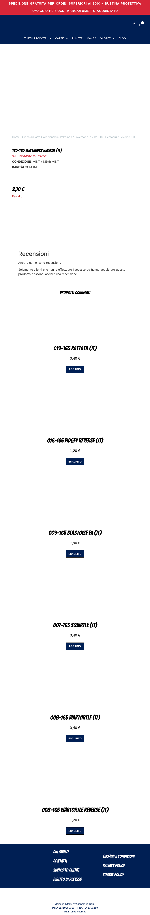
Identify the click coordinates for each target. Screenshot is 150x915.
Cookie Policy (113, 874)
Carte (59, 38)
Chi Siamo (60, 852)
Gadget (105, 38)
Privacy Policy (114, 865)
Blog (122, 38)
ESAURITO (75, 461)
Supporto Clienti (66, 870)
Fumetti (77, 38)
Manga (91, 38)
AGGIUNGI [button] (75, 369)
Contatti (60, 861)
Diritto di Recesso (67, 879)
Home (16, 137)
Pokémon (66, 137)
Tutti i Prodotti (35, 38)
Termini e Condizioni (118, 856)
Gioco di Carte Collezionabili (40, 137)
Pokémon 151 (82, 137)
